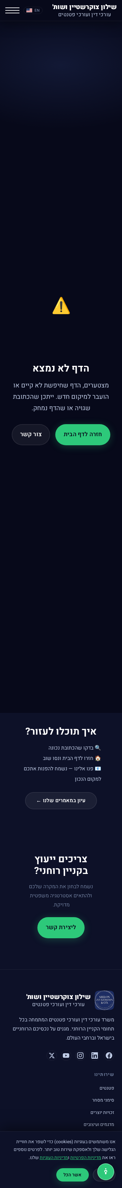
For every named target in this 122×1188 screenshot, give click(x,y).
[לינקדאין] (94, 1055)
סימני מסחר (103, 1100)
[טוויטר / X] (52, 1055)
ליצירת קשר (61, 927)
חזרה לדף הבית (83, 434)
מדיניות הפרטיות (85, 1157)
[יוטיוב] (66, 1055)
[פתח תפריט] (12, 10)
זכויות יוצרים (102, 1112)
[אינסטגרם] (80, 1055)
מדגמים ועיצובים (99, 1124)
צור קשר (31, 434)
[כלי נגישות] (105, 1171)
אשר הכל (72, 1174)
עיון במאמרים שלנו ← (61, 800)
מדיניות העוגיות (54, 1157)
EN (37, 10)
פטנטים (107, 1088)
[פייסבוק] (109, 1055)
